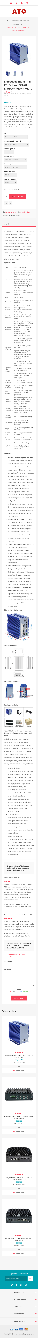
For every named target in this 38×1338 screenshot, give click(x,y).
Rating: (19, 989)
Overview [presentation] (7, 224)
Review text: (8, 969)
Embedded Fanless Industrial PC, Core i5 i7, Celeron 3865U (19, 1056)
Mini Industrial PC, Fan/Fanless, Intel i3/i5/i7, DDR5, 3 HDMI (19, 1240)
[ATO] (8, 20)
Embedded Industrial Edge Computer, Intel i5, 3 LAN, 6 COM (19, 1117)
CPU (5, 133)
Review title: (8, 961)
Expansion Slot (9, 171)
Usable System (9, 149)
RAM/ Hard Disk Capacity (13, 141)
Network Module (10, 179)
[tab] (19, 224)
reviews (22, 94)
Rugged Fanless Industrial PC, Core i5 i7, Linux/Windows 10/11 (19, 1179)
